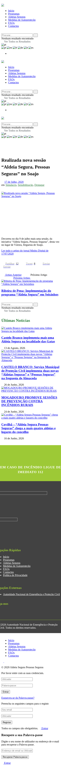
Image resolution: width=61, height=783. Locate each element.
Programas (13, 13)
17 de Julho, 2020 (14, 181)
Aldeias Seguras (16, 16)
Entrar (44, 728)
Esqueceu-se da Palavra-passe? (17, 697)
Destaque (39, 185)
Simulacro (11, 185)
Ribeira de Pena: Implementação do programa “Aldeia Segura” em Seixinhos (29, 292)
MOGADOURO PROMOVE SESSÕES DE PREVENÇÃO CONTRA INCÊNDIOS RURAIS (29, 401)
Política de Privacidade (15, 575)
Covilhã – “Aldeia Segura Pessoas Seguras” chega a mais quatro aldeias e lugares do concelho (28, 428)
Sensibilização (25, 185)
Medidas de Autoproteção (22, 19)
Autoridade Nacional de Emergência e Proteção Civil (31, 594)
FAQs (11, 22)
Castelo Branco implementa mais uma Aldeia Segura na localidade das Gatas (28, 339)
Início (11, 10)
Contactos (13, 26)
